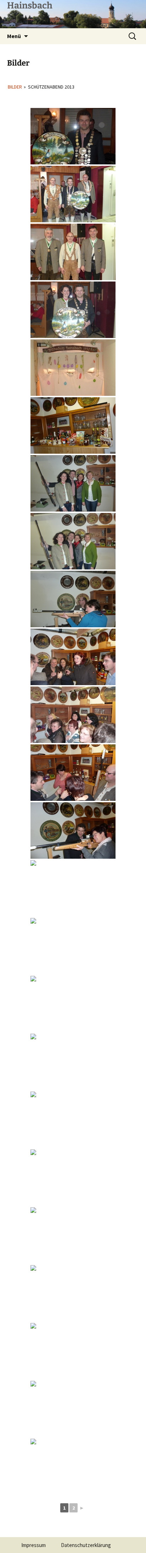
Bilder (15, 87)
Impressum (33, 1545)
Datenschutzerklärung (86, 1545)
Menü (14, 36)
